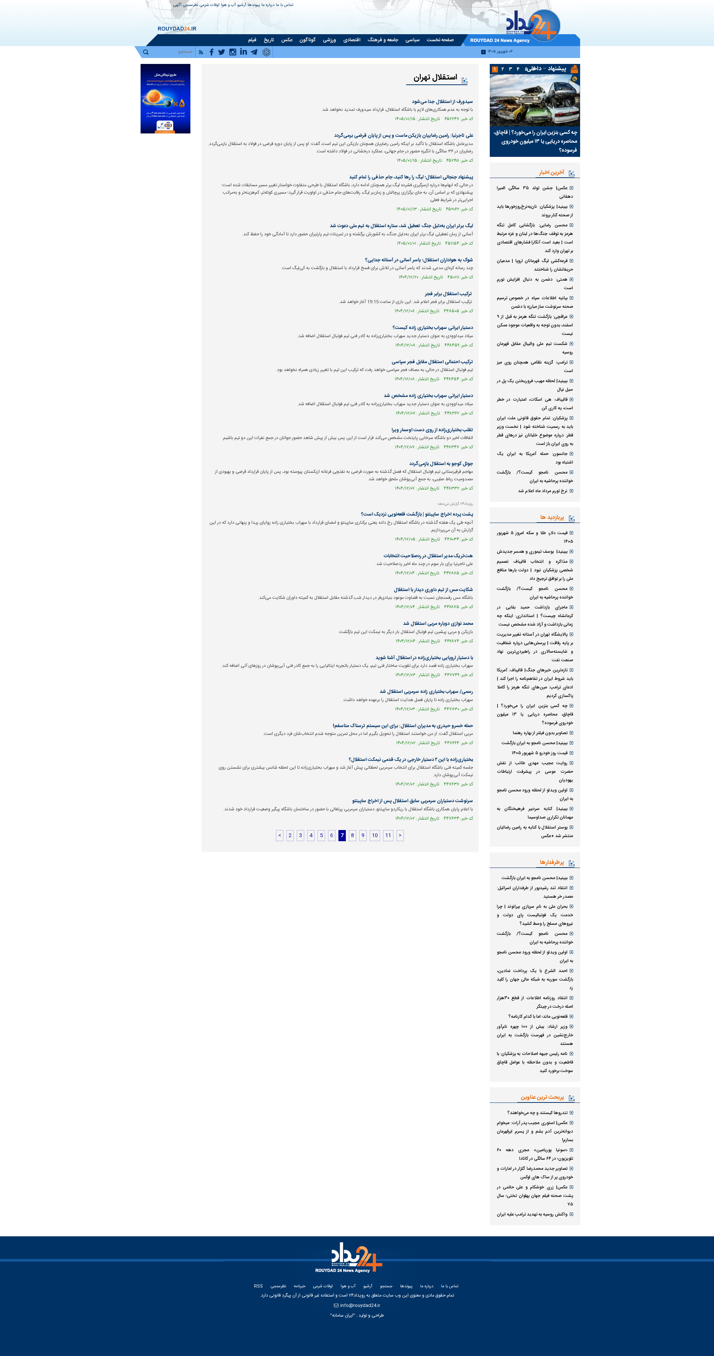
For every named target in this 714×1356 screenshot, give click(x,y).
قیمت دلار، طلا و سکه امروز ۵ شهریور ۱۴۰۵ (535, 537)
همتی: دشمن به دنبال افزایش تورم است (535, 284)
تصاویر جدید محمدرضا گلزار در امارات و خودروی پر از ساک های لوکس (535, 1173)
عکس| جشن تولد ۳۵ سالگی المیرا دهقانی (535, 192)
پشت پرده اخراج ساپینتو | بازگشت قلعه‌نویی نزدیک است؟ (417, 514)
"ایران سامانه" (342, 1315)
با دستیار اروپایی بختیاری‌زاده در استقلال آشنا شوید (424, 658)
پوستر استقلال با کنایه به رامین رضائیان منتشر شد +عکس (535, 832)
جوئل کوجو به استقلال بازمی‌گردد (441, 464)
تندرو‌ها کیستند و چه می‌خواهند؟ (537, 1113)
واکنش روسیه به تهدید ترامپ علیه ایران (532, 1214)
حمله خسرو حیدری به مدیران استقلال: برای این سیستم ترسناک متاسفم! (403, 726)
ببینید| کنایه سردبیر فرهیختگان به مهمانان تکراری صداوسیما (535, 813)
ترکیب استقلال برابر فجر (449, 294)
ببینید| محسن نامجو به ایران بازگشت (534, 743)
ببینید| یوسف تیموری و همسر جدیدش (532, 551)
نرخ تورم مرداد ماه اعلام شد (542, 491)
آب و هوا (228, 5)
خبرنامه (299, 1287)
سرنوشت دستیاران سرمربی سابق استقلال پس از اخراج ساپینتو (412, 801)
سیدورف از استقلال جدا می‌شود (442, 102)
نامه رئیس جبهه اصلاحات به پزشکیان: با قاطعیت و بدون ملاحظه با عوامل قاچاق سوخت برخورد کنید (535, 1062)
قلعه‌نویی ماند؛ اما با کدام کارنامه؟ (537, 1016)
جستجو (386, 1287)
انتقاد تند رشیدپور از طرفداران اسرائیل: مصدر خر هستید (535, 892)
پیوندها (254, 5)
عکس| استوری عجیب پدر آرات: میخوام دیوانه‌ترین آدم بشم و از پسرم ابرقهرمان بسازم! (535, 1131)
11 (388, 835)
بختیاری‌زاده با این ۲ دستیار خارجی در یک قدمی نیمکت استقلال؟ (411, 760)
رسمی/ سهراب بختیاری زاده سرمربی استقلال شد (426, 692)
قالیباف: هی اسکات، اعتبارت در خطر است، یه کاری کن (535, 404)
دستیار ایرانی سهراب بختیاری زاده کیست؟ (433, 328)
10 (375, 835)
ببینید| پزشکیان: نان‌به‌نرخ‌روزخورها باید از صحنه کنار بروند (535, 211)
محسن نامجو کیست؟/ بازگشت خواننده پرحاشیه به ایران (535, 477)
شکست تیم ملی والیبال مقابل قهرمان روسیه (535, 348)
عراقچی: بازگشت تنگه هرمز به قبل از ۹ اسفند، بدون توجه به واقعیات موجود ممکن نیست (535, 325)
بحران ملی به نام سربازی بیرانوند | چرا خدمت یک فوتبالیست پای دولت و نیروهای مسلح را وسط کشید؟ (535, 915)
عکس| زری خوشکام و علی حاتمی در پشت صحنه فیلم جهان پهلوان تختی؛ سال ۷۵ (535, 1196)
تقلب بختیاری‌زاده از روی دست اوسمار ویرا (432, 430)
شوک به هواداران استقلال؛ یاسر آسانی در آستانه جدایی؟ (419, 260)
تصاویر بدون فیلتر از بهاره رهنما (540, 733)
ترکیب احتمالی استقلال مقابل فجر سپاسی (432, 362)
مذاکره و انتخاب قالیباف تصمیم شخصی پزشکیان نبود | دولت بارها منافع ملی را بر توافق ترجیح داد (535, 570)
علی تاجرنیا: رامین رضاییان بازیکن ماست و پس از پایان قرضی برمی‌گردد (403, 136)
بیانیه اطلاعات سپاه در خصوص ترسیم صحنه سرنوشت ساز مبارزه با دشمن (535, 302)
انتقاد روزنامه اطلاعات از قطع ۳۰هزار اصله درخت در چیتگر (535, 1002)
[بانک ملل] (165, 98)
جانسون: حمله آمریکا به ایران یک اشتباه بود (535, 458)
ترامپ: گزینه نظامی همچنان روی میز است (535, 367)
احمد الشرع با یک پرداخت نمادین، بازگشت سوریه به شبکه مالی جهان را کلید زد (535, 979)
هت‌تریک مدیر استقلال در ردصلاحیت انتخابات (428, 556)
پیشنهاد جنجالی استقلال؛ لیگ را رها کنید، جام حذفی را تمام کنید (411, 177)
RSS (258, 1287)
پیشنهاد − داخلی (546, 69)
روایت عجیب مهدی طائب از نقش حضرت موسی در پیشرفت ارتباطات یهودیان (535, 771)
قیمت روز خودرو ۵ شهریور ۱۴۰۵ (539, 753)
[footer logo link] (349, 1262)
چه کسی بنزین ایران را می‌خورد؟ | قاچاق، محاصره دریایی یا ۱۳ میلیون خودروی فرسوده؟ (535, 141)
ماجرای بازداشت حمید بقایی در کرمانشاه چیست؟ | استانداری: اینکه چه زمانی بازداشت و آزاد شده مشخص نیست (535, 616)
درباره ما (267, 5)
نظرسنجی (190, 5)
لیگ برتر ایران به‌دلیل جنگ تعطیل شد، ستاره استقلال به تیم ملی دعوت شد (401, 226)
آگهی (177, 5)
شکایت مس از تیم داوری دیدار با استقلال (433, 590)
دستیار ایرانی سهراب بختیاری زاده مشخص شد (428, 396)
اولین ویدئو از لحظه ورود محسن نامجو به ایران (535, 795)
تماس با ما (284, 5)
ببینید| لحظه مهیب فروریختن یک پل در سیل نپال (535, 385)
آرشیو (241, 5)
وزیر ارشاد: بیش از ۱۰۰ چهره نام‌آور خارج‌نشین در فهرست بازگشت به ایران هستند (535, 1035)
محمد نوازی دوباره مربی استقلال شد (438, 624)
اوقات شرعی (209, 5)
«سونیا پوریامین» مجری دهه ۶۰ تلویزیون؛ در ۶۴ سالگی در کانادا (535, 1154)
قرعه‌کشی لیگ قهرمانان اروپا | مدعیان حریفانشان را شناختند (535, 265)
